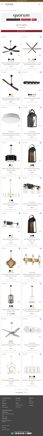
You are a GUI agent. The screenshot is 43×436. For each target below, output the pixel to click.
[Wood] (30, 376)
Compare (4, 72)
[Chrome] (35, 94)
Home (2, 10)
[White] (31, 59)
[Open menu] (2, 4)
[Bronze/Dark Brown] (13, 59)
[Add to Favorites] (18, 55)
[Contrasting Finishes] (31, 165)
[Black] (9, 59)
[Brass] (29, 59)
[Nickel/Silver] (11, 59)
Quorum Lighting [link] (13, 10)
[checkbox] (2, 72)
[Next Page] (28, 390)
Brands (8, 10)
